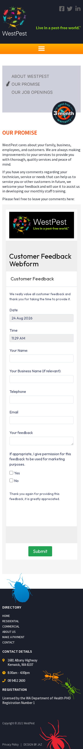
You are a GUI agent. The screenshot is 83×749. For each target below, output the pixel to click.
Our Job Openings (32, 92)
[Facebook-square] (62, 9)
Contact (8, 642)
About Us (9, 632)
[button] (41, 49)
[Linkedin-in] (78, 9)
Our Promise (26, 84)
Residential (10, 621)
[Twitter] (70, 9)
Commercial (10, 626)
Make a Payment (13, 637)
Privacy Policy (10, 744)
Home (6, 616)
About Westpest (30, 76)
